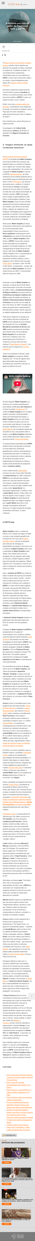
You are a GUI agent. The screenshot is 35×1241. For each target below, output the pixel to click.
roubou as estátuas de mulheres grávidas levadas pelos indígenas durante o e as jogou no (17, 802)
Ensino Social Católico (17, 954)
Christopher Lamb (9, 814)
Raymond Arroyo (16, 174)
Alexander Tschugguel (19, 797)
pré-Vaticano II (20, 409)
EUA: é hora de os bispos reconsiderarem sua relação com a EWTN (18, 1085)
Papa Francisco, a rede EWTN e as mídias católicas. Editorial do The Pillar (19, 1092)
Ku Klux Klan (16, 182)
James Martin (22, 470)
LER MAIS (6, 1162)
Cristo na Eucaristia (21, 439)
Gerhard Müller (8, 723)
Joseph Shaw (13, 784)
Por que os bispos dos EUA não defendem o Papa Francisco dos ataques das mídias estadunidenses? (19, 1105)
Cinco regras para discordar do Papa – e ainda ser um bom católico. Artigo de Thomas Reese (20, 1077)
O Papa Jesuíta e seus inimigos (17, 1125)
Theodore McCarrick (15, 767)
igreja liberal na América (18, 344)
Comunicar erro (9, 1135)
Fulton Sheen (7, 263)
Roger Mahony (8, 429)
